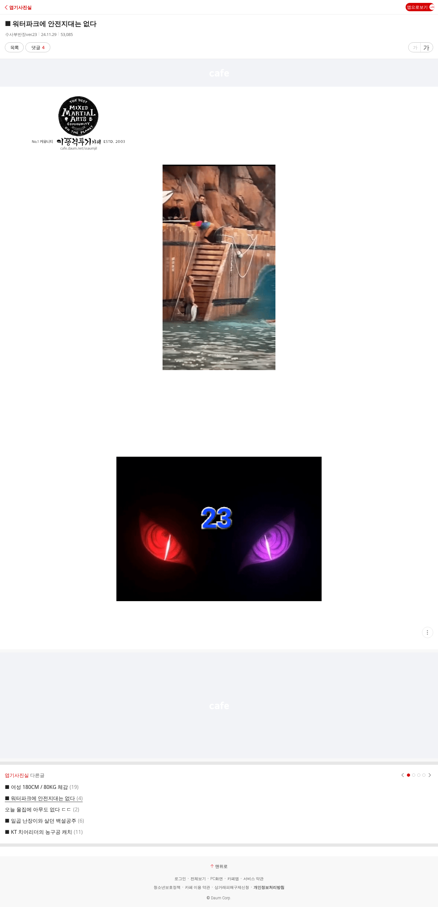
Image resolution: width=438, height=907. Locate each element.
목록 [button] (14, 47)
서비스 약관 (253, 879)
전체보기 (198, 879)
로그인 (180, 879)
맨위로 (221, 866)
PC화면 (216, 879)
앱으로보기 (417, 7)
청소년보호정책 (167, 887)
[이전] (402, 775)
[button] (33, 7)
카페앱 (233, 879)
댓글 (38, 47)
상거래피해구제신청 (232, 887)
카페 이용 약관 (197, 887)
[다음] (429, 775)
